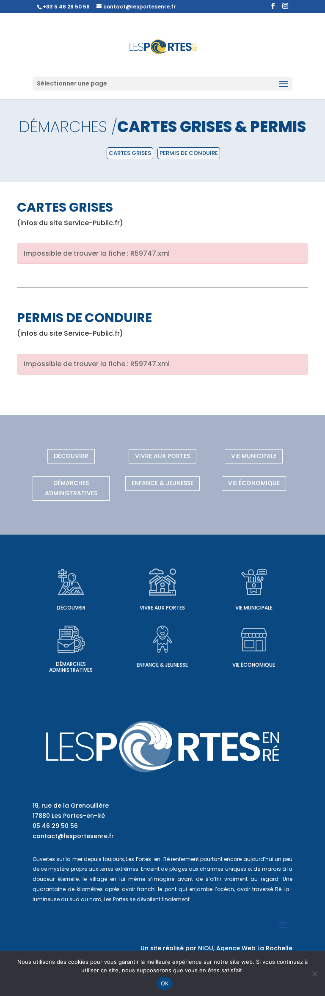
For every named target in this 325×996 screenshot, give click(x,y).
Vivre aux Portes (162, 456)
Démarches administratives (71, 488)
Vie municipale (253, 456)
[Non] (314, 973)
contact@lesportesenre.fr (73, 836)
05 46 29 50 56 (55, 826)
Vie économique (254, 483)
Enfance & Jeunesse (162, 483)
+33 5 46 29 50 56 (66, 6)
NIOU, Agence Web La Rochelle (245, 948)
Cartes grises (130, 153)
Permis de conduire (189, 153)
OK (165, 983)
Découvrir (71, 456)
